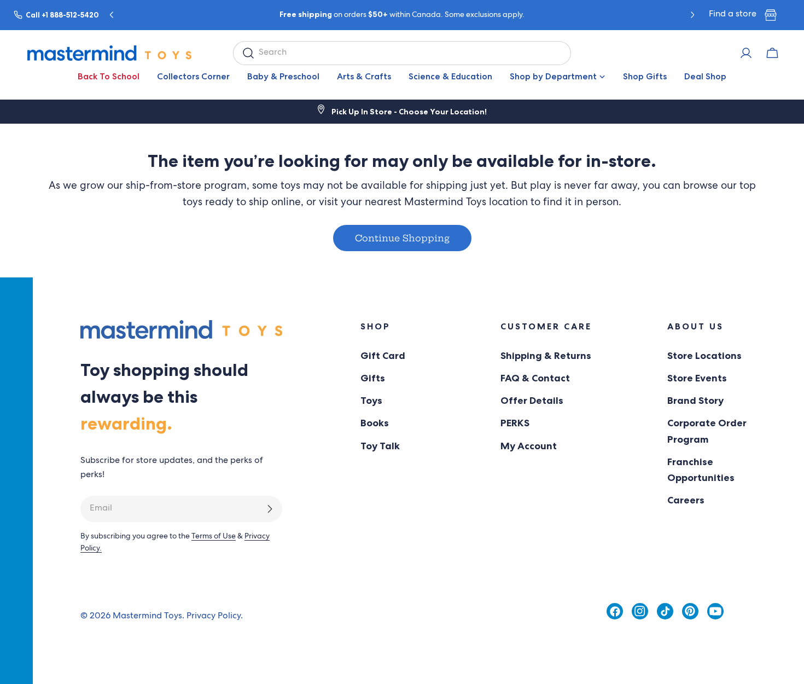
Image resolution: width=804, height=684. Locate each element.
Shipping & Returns (545, 356)
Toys (371, 401)
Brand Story (695, 401)
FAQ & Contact (535, 378)
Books (374, 423)
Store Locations (704, 356)
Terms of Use (213, 537)
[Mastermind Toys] (109, 53)
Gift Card (382, 356)
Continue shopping (402, 238)
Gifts (372, 378)
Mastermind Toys (147, 616)
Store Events (697, 378)
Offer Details (531, 401)
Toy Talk (380, 446)
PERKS (514, 423)
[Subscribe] (269, 508)
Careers (685, 500)
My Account (528, 446)
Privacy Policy (214, 616)
